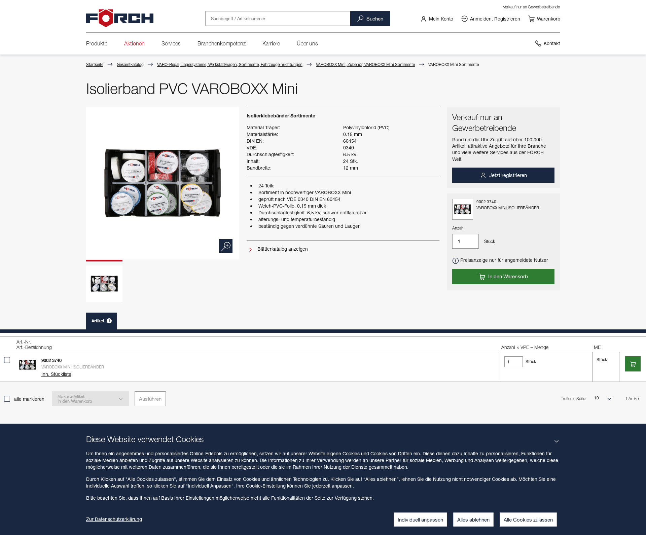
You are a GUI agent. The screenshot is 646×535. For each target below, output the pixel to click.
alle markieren (29, 399)
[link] (436, 18)
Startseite (94, 64)
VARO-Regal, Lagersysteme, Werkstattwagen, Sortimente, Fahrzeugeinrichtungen (229, 64)
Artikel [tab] (101, 320)
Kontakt (552, 43)
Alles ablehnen (473, 519)
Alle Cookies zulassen (528, 519)
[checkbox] (7, 360)
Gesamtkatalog (130, 64)
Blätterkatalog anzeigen (282, 249)
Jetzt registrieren (507, 175)
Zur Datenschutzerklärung (114, 519)
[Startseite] (119, 18)
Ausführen (150, 399)
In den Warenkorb (507, 276)
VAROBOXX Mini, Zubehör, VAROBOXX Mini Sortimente (365, 64)
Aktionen (134, 43)
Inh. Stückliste (56, 374)
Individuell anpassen (420, 519)
